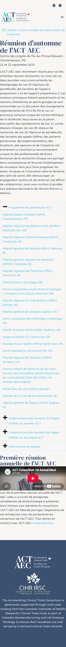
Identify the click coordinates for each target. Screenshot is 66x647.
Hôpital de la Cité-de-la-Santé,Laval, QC (30, 396)
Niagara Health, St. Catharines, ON (26, 337)
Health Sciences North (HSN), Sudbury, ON (32, 330)
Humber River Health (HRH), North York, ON (33, 344)
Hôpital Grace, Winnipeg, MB (22, 282)
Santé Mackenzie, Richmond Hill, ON (27, 350)
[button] (62, 17)
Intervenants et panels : (25, 446)
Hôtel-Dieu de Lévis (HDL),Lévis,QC (26, 389)
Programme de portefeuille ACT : (31, 207)
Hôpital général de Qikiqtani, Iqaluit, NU (30, 311)
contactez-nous (43, 523)
